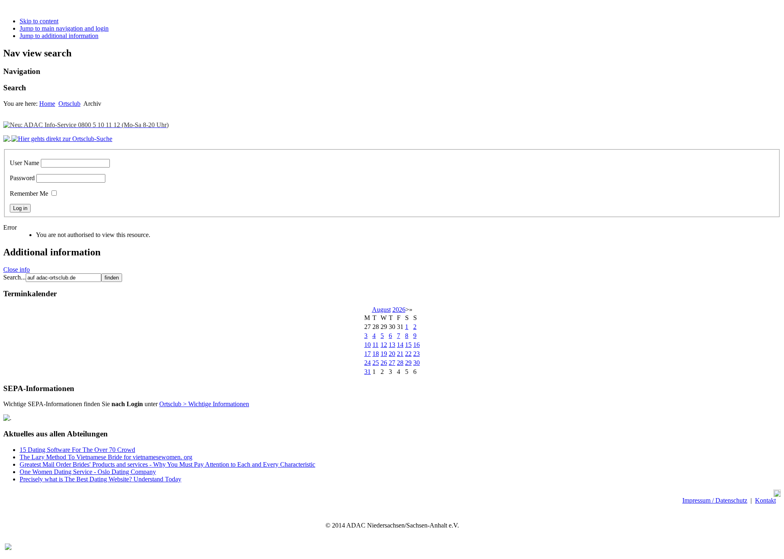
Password (22, 177)
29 (408, 362)
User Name (24, 162)
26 (384, 362)
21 (400, 353)
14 (400, 344)
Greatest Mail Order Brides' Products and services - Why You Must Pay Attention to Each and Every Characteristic (167, 464)
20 (392, 353)
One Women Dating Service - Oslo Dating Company (88, 471)
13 (392, 344)
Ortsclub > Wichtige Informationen (204, 403)
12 (384, 344)
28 (400, 362)
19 (384, 353)
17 (367, 353)
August (381, 309)
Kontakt (765, 500)
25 (375, 362)
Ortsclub (69, 103)
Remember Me (29, 193)
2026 (398, 309)
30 (416, 362)
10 (367, 344)
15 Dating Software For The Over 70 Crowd (77, 449)
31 (367, 371)
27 (392, 362)
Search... (14, 277)
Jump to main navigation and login (64, 28)
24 (367, 362)
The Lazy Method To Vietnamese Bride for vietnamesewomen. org (106, 457)
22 (408, 353)
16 (416, 344)
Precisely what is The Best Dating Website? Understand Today (100, 479)
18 (375, 353)
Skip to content (39, 21)
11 (375, 344)
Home (47, 103)
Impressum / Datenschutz (714, 500)
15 (408, 344)
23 (416, 353)
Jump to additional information (59, 35)
